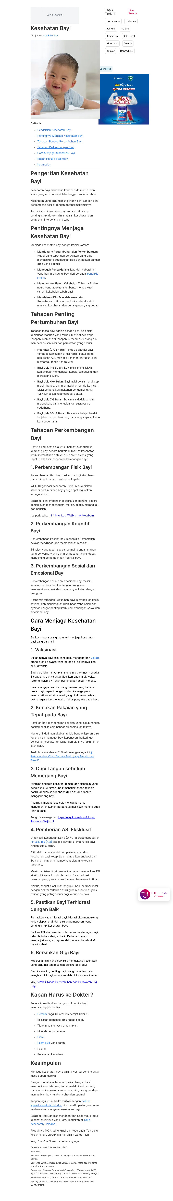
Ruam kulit (43, 1042)
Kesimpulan (44, 164)
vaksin (95, 657)
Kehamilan (112, 36)
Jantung (111, 28)
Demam (42, 1014)
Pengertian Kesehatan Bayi (54, 130)
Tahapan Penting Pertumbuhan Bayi (59, 141)
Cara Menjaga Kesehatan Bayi (56, 153)
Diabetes (131, 21)
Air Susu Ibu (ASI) (41, 841)
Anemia (128, 43)
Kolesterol (129, 36)
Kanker (111, 51)
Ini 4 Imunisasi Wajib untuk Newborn (71, 515)
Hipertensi (112, 43)
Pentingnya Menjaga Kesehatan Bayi (60, 135)
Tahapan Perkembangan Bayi (55, 147)
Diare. (40, 1037)
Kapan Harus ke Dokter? (52, 158)
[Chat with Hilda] (154, 894)
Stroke (125, 28)
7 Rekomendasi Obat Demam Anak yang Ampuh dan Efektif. (62, 756)
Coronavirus (113, 21)
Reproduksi (126, 51)
